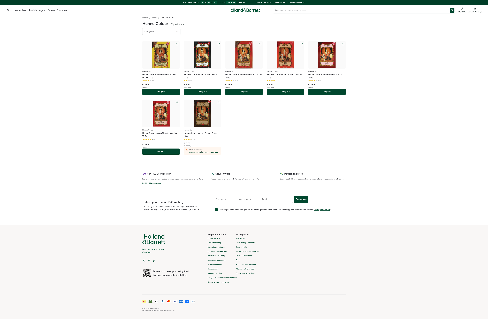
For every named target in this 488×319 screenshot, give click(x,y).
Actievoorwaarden (297, 2)
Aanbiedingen (37, 10)
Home (145, 18)
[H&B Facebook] (148, 260)
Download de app (281, 2)
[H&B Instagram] (143, 260)
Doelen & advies (57, 10)
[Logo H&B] (244, 11)
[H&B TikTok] (154, 260)
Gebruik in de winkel (264, 2)
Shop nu (241, 2)
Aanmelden (301, 199)
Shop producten (16, 10)
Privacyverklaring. (322, 209)
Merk (154, 18)
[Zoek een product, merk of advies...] (452, 10)
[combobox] (361, 10)
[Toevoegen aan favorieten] (177, 44)
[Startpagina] (244, 10)
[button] (161, 31)
